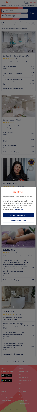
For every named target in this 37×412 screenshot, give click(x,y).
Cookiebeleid (18, 209)
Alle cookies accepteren (18, 215)
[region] (18, 206)
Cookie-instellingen (18, 220)
